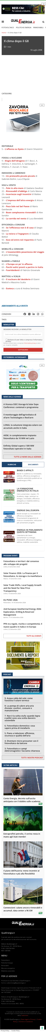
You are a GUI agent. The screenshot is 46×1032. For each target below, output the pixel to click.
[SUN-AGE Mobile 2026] (23, 118)
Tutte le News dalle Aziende (27, 457)
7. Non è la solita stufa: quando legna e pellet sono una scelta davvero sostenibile (22, 718)
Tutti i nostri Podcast (32, 757)
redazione (24, 1015)
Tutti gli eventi (33, 636)
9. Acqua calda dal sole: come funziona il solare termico (19, 699)
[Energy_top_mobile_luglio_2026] (23, 9)
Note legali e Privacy (28, 1019)
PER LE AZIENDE (9, 976)
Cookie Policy (15, 1030)
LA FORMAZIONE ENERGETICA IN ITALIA (28, 490)
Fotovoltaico (8, 27)
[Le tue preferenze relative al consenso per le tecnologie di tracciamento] (42, 1028)
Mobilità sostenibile (8, 971)
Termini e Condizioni (26, 1022)
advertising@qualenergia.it (16, 983)
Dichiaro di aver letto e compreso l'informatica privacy (24, 340)
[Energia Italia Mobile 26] (23, 378)
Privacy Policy (5, 1030)
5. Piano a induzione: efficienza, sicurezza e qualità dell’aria (20, 734)
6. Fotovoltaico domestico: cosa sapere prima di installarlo (20, 726)
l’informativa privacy (30, 343)
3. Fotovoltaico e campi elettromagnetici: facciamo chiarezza (22, 749)
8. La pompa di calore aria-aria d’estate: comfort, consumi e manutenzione (19, 708)
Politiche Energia (23, 27)
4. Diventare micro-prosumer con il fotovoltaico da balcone (21, 742)
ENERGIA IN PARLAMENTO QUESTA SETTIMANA (29, 531)
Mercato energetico (8, 968)
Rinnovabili (38, 27)
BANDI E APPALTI (25, 470)
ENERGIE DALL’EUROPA (28, 510)
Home (4, 32)
